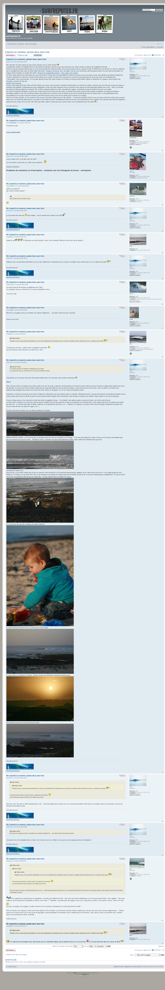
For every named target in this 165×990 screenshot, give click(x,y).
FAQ (144, 47)
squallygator (13, 122)
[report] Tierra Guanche (13, 83)
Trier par (86, 946)
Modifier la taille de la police (161, 44)
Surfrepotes (21, 44)
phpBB (75, 973)
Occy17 (12, 284)
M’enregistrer (151, 47)
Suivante (160, 946)
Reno (11, 236)
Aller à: (132, 955)
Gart (11, 334)
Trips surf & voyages (31, 44)
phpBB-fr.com (85, 974)
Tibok (11, 61)
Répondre (8, 54)
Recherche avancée (157, 11)
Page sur (147, 55)
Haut (162, 117)
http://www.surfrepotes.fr (13, 115)
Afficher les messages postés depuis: (63, 946)
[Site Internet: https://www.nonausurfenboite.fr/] (131, 353)
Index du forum (12, 44)
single (11, 310)
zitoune (12, 156)
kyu (11, 861)
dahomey (12, 186)
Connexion (160, 47)
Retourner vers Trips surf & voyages (17, 954)
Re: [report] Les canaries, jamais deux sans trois (25, 120)
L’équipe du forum (118, 966)
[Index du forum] (60, 20)
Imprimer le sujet (158, 44)
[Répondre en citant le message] (122, 59)
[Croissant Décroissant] (104, 946)
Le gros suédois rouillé (13, 132)
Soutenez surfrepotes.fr (12, 166)
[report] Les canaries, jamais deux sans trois (27, 52)
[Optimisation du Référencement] (82, 976)
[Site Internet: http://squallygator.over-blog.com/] (131, 147)
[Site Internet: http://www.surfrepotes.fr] (131, 879)
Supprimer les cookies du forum (133, 966)
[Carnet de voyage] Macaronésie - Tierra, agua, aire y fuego (57, 73)
